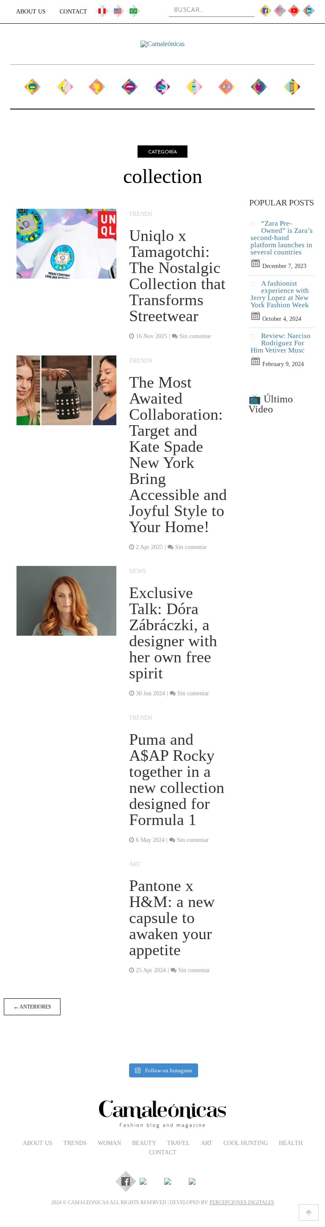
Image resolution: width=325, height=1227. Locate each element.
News (137, 571)
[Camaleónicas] (162, 44)
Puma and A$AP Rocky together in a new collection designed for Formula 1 (176, 779)
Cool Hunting (226, 87)
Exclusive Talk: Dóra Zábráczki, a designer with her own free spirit (173, 633)
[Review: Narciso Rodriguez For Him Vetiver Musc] (256, 338)
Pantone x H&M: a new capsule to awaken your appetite (172, 918)
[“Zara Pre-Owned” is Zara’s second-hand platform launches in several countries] (256, 226)
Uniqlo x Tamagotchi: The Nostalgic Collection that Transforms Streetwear (177, 276)
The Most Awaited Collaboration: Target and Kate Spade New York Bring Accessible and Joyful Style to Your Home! (178, 454)
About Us (31, 11)
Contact (73, 11)
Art (193, 83)
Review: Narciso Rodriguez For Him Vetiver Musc (281, 343)
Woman (97, 83)
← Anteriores (32, 1007)
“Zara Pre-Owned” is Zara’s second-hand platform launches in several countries (282, 237)
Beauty (129, 83)
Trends (65, 83)
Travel (161, 83)
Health (259, 83)
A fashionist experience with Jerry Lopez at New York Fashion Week (280, 294)
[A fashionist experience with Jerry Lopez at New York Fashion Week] (256, 286)
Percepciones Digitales (241, 1202)
